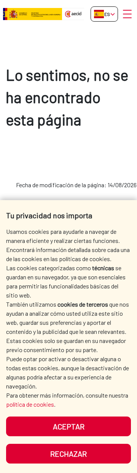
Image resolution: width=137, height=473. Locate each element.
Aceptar (68, 426)
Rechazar (68, 453)
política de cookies (30, 404)
